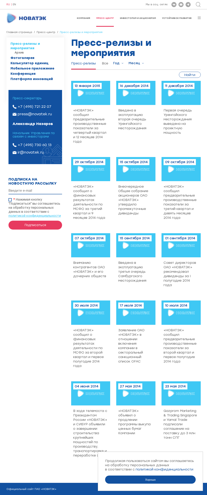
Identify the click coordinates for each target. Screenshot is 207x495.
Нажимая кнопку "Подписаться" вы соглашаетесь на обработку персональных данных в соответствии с (34, 207)
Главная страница (19, 32)
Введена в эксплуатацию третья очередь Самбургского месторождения (132, 271)
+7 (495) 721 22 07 (34, 106)
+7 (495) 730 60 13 (35, 145)
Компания (83, 18)
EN (14, 4)
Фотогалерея (22, 58)
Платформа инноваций (32, 79)
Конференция (23, 74)
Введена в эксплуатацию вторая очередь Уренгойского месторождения (132, 119)
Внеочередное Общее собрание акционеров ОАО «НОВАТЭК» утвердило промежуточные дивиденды (133, 200)
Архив (19, 52)
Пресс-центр (105, 18)
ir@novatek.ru (31, 152)
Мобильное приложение (32, 68)
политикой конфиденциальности (34, 216)
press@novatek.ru (35, 114)
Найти (189, 75)
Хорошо (150, 479)
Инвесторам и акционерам (138, 18)
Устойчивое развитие (177, 18)
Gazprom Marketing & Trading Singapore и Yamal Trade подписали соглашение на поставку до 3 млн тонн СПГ (180, 424)
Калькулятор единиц (30, 63)
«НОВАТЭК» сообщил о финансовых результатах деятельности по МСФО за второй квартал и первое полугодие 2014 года (88, 348)
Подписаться (35, 225)
